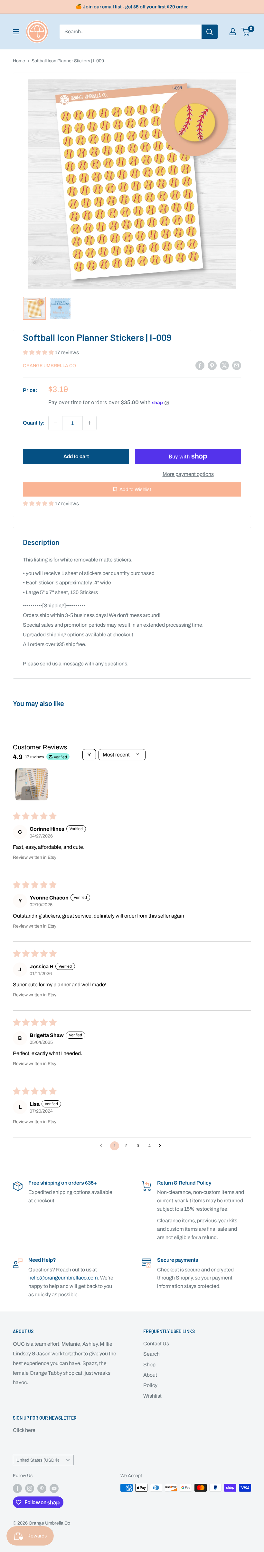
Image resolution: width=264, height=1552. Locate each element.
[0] (246, 32)
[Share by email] (236, 365)
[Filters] (89, 754)
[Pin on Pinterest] (212, 365)
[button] (39, 352)
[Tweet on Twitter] (224, 365)
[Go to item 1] (31, 784)
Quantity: (33, 423)
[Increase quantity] (89, 423)
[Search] (210, 32)
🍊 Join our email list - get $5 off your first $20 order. (132, 6)
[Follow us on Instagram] (29, 1488)
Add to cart (76, 456)
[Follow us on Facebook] (17, 1488)
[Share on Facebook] (199, 365)
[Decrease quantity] (55, 423)
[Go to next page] (161, 1145)
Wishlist (152, 1396)
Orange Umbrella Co (49, 365)
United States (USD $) (37, 1460)
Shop (149, 1364)
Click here (24, 1430)
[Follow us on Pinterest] (41, 1488)
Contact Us (156, 1343)
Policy (150, 1385)
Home (19, 60)
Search (151, 1354)
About (150, 1375)
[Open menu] (16, 31)
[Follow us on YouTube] (54, 1488)
